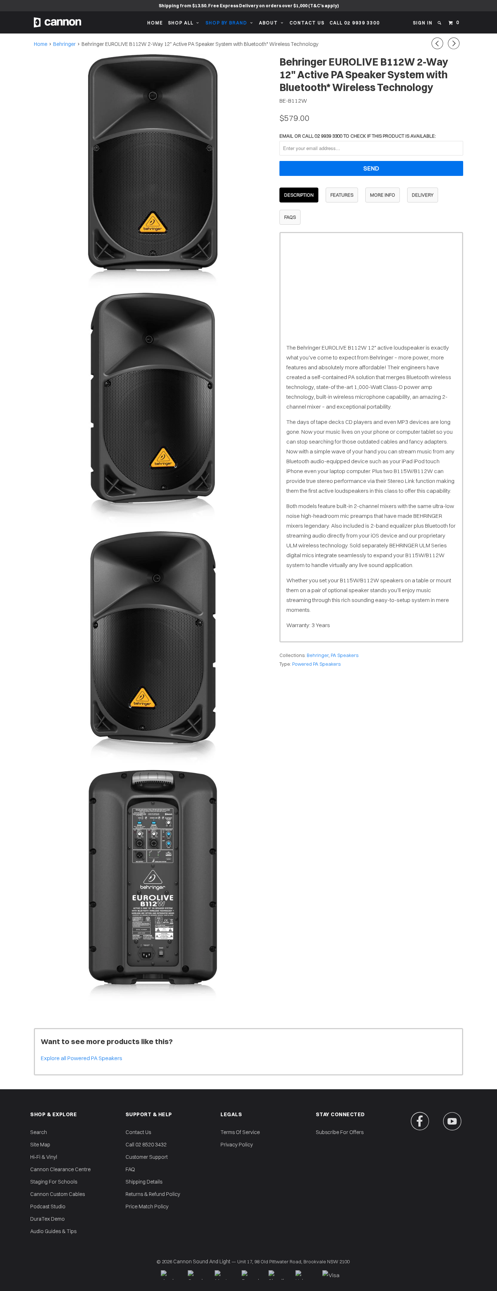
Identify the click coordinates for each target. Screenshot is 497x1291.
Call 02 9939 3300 (355, 22)
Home (155, 22)
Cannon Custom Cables (57, 1194)
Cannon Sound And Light (201, 1261)
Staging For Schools (53, 1181)
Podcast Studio (47, 1206)
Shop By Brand (228, 22)
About (270, 22)
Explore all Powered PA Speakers (81, 1058)
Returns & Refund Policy (153, 1194)
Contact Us (307, 22)
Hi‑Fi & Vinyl (43, 1157)
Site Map (40, 1144)
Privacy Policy (236, 1144)
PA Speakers (344, 655)
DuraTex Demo (47, 1219)
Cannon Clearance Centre (60, 1169)
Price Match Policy (147, 1206)
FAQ (130, 1169)
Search (38, 1132)
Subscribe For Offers (339, 1132)
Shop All (182, 22)
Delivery (422, 195)
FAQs (290, 217)
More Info (382, 195)
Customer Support (147, 1157)
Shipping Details (144, 1181)
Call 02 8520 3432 (146, 1144)
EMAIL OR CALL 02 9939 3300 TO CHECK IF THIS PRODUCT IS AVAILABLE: (357, 136)
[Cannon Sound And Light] (57, 22)
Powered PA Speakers (316, 664)
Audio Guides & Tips (53, 1231)
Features (341, 195)
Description (299, 195)
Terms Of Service (240, 1132)
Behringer (318, 655)
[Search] (440, 23)
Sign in (423, 22)
